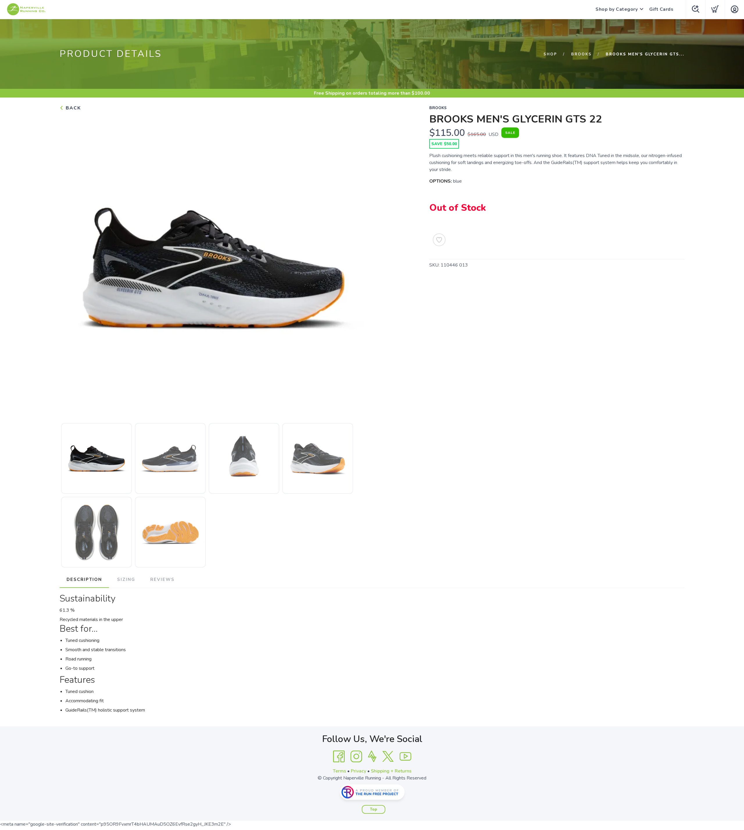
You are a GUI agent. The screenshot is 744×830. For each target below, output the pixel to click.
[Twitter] (388, 756)
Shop (550, 54)
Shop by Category (616, 9)
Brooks (581, 54)
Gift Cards (661, 9)
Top (373, 809)
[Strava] (372, 756)
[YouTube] (405, 756)
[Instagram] (356, 756)
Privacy (358, 771)
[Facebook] (339, 756)
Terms (339, 771)
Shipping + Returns (391, 771)
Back (72, 108)
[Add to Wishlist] (439, 239)
